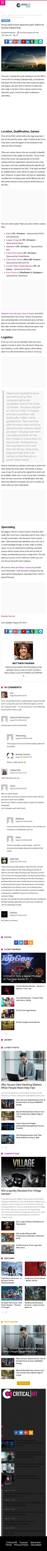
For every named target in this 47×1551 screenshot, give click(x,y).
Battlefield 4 (11, 246)
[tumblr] (32, 41)
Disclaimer (36, 1544)
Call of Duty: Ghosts (14, 253)
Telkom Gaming (34, 352)
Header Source (8, 616)
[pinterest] (23, 41)
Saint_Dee (14, 859)
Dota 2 (9, 233)
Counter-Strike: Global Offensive (19, 266)
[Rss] (31, 942)
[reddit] (19, 41)
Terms (9, 1544)
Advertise (35, 1542)
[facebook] (6, 41)
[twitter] (11, 41)
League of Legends (14, 240)
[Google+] (26, 942)
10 (17, 35)
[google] (15, 41)
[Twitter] (21, 942)
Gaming (10, 15)
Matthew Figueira (9, 32)
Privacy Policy (21, 1544)
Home (3, 15)
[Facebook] (16, 942)
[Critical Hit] (23, 3)
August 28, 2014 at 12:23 (18, 696)
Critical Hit (11, 1542)
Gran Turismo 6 (12, 272)
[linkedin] (28, 41)
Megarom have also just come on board (17, 313)
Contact (24, 1542)
